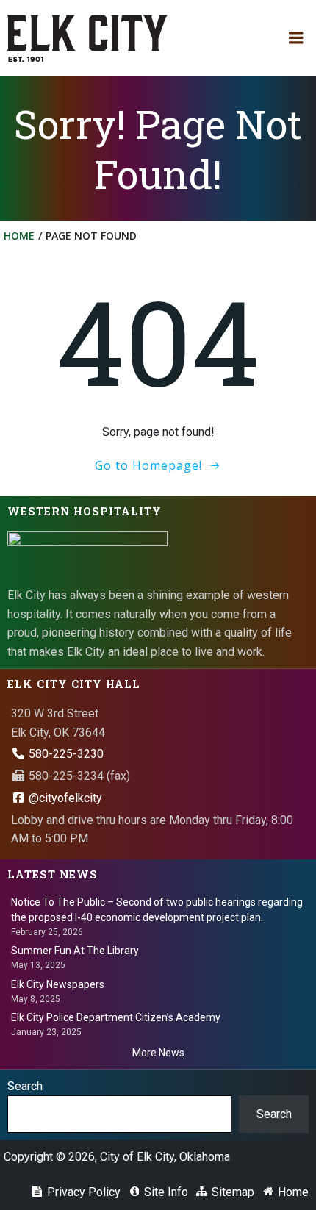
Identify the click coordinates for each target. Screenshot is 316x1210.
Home (19, 236)
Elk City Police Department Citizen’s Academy (115, 1017)
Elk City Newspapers (57, 984)
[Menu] (296, 38)
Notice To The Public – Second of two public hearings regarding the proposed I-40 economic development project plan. (157, 909)
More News (158, 1053)
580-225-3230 (65, 754)
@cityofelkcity (64, 798)
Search (25, 1086)
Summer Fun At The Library (75, 950)
